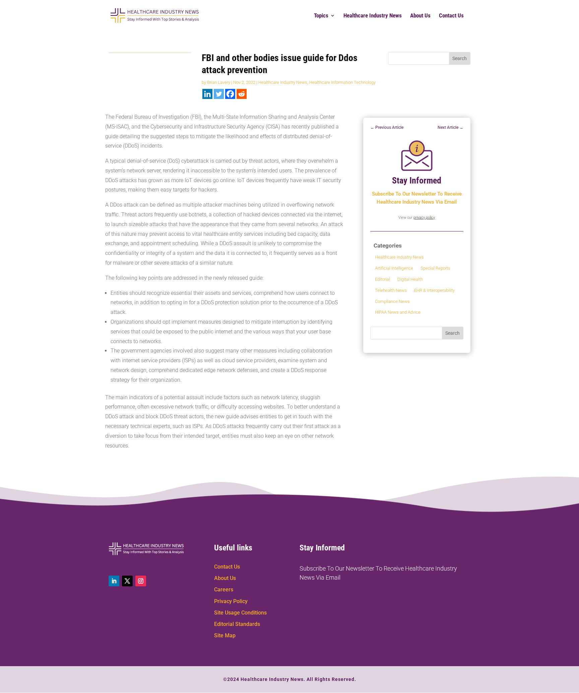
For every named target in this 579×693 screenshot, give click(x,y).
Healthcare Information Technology (342, 82)
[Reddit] (242, 94)
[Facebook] (230, 94)
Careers (223, 589)
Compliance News (392, 301)
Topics (321, 16)
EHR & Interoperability (434, 290)
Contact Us (451, 16)
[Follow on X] (127, 581)
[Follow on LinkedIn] (114, 581)
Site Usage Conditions (240, 612)
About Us (420, 16)
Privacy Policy (231, 601)
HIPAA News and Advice (398, 312)
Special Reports (435, 268)
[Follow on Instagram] (140, 581)
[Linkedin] (207, 94)
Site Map (225, 635)
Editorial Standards (237, 624)
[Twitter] (219, 94)
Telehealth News (391, 290)
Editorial (382, 279)
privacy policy (424, 217)
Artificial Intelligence (394, 268)
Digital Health (410, 279)
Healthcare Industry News (372, 16)
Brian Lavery (218, 82)
